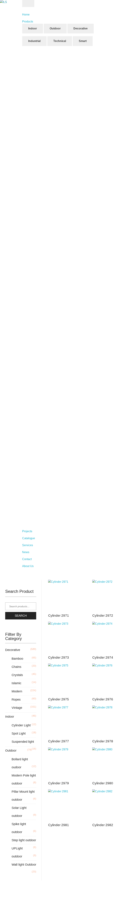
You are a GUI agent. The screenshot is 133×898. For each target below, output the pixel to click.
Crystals (17, 675)
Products (27, 21)
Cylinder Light (21, 725)
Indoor (9, 716)
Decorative (12, 650)
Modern (17, 691)
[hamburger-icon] (28, 3)
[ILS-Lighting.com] (14, 6)
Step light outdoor (24, 840)
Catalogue (28, 538)
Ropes (16, 699)
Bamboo (17, 658)
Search (21, 615)
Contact (27, 559)
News (25, 552)
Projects (27, 531)
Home (26, 14)
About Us (28, 566)
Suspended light (23, 741)
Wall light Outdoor (24, 864)
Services (27, 545)
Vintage (17, 707)
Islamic (16, 683)
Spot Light (19, 733)
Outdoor (10, 750)
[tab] (32, 28)
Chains (16, 667)
